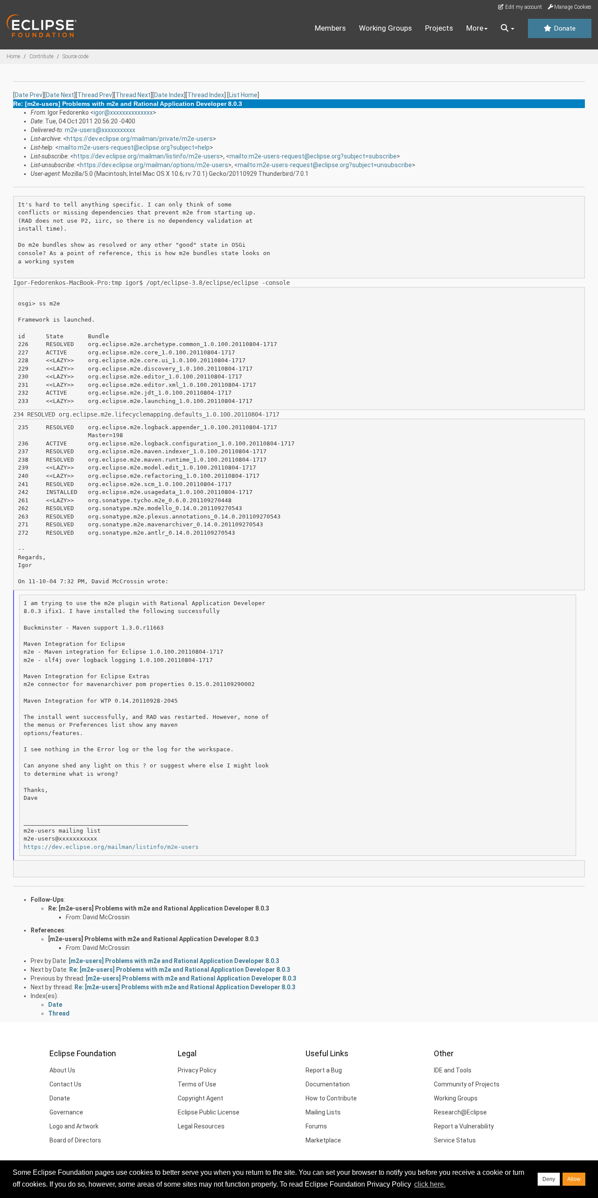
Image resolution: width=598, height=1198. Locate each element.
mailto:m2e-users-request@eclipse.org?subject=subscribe (313, 156)
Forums (316, 1126)
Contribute (41, 56)
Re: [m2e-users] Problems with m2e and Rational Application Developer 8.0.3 (158, 908)
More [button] (474, 28)
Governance (66, 1112)
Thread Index (205, 94)
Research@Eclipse (460, 1112)
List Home (243, 94)
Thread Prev (94, 94)
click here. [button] (430, 1184)
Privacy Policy (197, 1070)
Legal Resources (201, 1126)
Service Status (455, 1140)
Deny (548, 1179)
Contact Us (65, 1084)
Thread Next (133, 94)
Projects (439, 28)
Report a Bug (324, 1070)
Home (13, 56)
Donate (564, 28)
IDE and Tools (452, 1070)
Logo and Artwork (73, 1126)
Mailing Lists (323, 1112)
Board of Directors (75, 1140)
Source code (75, 56)
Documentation (328, 1084)
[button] (507, 28)
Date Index (169, 94)
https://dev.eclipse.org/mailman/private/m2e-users (140, 138)
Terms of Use (197, 1084)
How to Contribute (331, 1098)
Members (330, 28)
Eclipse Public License (208, 1112)
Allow (573, 1179)
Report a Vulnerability (464, 1126)
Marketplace (323, 1140)
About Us (62, 1070)
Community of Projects (467, 1084)
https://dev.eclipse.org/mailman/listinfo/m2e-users (147, 156)
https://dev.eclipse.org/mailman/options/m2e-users (154, 164)
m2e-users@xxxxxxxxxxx (100, 129)
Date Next (60, 94)
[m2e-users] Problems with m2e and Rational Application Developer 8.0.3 (153, 938)
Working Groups (385, 28)
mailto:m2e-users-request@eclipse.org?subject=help (134, 147)
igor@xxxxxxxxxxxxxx (123, 112)
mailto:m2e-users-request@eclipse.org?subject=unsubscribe (325, 164)
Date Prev (28, 94)
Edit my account (523, 7)
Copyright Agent (200, 1098)
